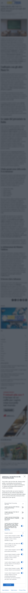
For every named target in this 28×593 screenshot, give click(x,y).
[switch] (22, 507)
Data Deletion (5, 590)
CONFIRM (8, 584)
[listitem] (14, 504)
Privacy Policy (22, 590)
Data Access (14, 590)
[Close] (25, 476)
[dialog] (14, 533)
